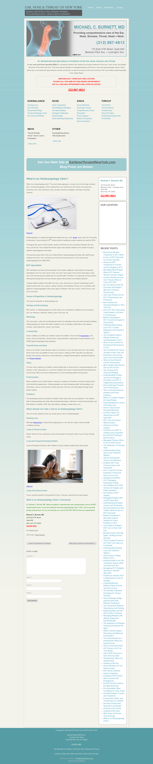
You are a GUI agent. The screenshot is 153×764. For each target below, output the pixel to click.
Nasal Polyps (57, 116)
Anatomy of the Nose (111, 711)
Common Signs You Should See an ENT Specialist (111, 415)
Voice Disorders (107, 113)
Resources (109, 8)
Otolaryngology (40, 535)
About (98, 8)
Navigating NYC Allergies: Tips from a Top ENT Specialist (113, 570)
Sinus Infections (83, 105)
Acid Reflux (106, 118)
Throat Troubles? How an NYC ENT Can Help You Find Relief (113, 543)
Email (29, 585)
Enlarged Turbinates (60, 113)
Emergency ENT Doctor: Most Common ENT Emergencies (113, 678)
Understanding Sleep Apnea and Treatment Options (112, 452)
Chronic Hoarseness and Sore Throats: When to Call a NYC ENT (113, 279)
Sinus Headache (83, 121)
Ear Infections (33, 108)
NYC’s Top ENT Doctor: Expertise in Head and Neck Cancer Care (112, 472)
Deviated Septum (59, 110)
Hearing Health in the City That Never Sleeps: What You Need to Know (113, 563)
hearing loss (37, 422)
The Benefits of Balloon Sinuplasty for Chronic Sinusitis (112, 593)
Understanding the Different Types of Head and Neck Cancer (112, 585)
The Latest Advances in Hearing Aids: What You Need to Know (112, 640)
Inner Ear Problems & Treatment (38, 543)
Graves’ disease (35, 358)
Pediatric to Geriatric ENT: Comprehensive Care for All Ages (113, 578)
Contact (119, 8)
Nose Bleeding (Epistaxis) (62, 118)
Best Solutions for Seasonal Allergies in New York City (113, 305)
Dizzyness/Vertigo (35, 110)
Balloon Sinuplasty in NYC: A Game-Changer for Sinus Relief (113, 320)
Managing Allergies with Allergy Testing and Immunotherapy (112, 618)
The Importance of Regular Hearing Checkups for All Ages (114, 625)
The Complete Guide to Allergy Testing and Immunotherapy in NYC (112, 337)
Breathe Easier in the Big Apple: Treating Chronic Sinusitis (113, 535)
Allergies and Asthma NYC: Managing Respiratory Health (111, 480)
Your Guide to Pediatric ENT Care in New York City (112, 528)
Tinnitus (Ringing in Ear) (37, 113)
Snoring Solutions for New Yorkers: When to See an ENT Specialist (113, 510)
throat (75, 237)
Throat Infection (107, 108)
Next (124, 38)
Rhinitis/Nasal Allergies (61, 108)
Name (29, 577)
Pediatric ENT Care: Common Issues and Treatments (111, 465)
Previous (28, 38)
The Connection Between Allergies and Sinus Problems (113, 392)
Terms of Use (73, 761)
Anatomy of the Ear (111, 663)
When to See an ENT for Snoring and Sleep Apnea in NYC (113, 345)
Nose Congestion (59, 105)
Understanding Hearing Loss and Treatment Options (112, 550)
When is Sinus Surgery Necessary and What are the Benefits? (113, 633)
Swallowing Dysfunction (111, 116)
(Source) (29, 233)
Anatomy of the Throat (112, 708)
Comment (30, 556)
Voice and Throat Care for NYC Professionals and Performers (113, 297)
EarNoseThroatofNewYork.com (92, 162)
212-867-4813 (76, 89)
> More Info (32, 144)
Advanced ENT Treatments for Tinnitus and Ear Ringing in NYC (113, 264)
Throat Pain (106, 105)
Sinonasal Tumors (84, 108)
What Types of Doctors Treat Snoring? (82, 543)
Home (90, 8)
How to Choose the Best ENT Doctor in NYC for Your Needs (113, 648)
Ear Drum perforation (36, 116)
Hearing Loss (33, 105)
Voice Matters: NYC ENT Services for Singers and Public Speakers (113, 487)
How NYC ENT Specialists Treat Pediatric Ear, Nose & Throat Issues (114, 312)
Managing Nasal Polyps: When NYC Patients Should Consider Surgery (113, 272)
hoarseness (84, 336)
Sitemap (82, 761)
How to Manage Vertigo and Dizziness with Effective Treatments (112, 600)
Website (28, 593)
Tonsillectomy (106, 110)
